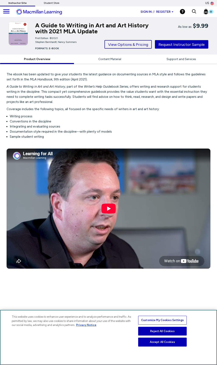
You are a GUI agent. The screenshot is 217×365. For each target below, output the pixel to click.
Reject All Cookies (162, 331)
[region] (108, 337)
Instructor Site (17, 2)
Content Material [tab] (109, 59)
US (207, 3)
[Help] (182, 11)
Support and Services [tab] (181, 59)
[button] (194, 11)
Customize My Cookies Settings (162, 320)
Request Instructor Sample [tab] (182, 44)
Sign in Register (155, 12)
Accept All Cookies (162, 342)
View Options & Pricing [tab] (128, 44)
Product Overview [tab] (37, 59)
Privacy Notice (86, 325)
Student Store (51, 2)
